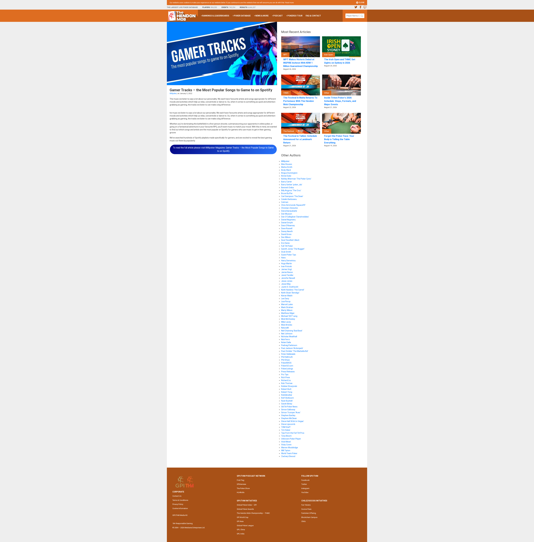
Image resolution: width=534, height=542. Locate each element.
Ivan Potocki (286, 266)
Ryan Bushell (286, 401)
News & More (262, 16)
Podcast (278, 16)
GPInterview (241, 484)
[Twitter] (355, 7)
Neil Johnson (286, 333)
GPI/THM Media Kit (179, 515)
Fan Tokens (306, 505)
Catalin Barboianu (289, 199)
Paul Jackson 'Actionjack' (292, 348)
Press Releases (288, 371)
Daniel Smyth (287, 222)
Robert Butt (286, 389)
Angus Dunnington (289, 173)
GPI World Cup (242, 517)
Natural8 (285, 328)
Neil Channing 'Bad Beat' (291, 331)
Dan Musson (286, 214)
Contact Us (176, 496)
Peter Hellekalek (288, 354)
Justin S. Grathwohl (289, 287)
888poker (173, 93)
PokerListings (287, 369)
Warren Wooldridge (289, 447)
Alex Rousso (286, 164)
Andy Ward (286, 170)
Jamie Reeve (287, 272)
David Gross (286, 234)
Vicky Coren (286, 445)
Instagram (305, 488)
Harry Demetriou (288, 260)
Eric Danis (285, 243)
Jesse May (286, 284)
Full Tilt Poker (287, 246)
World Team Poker (289, 453)
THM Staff (286, 427)
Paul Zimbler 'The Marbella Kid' (294, 351)
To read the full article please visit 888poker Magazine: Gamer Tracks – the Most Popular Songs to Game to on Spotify (223, 149)
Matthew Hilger (288, 313)
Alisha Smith (286, 167)
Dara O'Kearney (288, 225)
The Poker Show (243, 488)
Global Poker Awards (245, 509)
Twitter (304, 484)
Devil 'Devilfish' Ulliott (290, 240)
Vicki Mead (286, 442)
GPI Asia (240, 521)
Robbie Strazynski (289, 386)
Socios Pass (306, 509)
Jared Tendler (287, 275)
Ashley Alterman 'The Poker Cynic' (296, 179)
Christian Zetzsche (289, 208)
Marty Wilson (286, 310)
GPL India (240, 534)
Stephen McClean (289, 418)
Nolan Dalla (286, 342)
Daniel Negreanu (288, 220)
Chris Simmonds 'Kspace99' (293, 205)
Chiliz (303, 521)
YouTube (304, 492)
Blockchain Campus (309, 517)
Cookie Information (180, 508)
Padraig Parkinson (289, 345)
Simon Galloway (288, 409)
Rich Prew (285, 377)
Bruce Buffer (287, 193)
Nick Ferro (285, 339)
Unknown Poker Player (291, 439)
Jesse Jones (286, 281)
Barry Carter (286, 182)
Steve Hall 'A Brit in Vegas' (292, 421)
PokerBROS (286, 363)
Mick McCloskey (288, 319)
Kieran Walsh (286, 296)
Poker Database (242, 16)
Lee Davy (285, 298)
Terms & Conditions (180, 500)
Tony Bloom (286, 436)
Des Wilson (286, 237)
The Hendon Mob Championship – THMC (253, 513)
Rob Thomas (286, 383)
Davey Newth (287, 231)
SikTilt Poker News (289, 407)
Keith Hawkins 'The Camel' (292, 290)
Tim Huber (285, 430)
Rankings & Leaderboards (215, 16)
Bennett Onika (287, 187)
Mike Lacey (286, 322)
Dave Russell (286, 228)
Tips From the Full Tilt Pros (292, 433)
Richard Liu (286, 380)
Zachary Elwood (288, 456)
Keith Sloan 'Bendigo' (290, 293)
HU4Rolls (240, 492)
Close (361, 2)
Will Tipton (285, 450)
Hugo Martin (286, 263)
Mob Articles (286, 325)
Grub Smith (286, 252)
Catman (284, 202)
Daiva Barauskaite (289, 211)
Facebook (305, 480)
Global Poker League (245, 525)
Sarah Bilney (286, 404)
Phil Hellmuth (287, 357)
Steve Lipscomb (288, 424)
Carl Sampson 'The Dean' (292, 196)
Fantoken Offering (308, 513)
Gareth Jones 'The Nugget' (293, 249)
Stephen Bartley (288, 415)
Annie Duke (286, 176)
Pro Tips (284, 374)
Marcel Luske (287, 304)
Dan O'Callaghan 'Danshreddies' (295, 217)
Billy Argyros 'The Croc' (291, 190)
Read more (289, 3)
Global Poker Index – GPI (247, 505)
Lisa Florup (286, 301)
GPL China (241, 530)
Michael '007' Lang (289, 316)
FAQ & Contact (313, 16)
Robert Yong (286, 392)
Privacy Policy (177, 504)
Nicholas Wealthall (289, 336)
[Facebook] (360, 7)
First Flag (240, 480)
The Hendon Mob (183, 16)
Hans (283, 258)
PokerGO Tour (294, 16)
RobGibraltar (286, 395)
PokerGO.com (287, 366)
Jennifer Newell (288, 278)
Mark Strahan (287, 307)
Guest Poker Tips (288, 255)
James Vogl (286, 269)
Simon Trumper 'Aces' (291, 412)
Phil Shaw (285, 360)
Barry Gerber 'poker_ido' (291, 184)
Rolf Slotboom (287, 398)
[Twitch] (365, 7)
